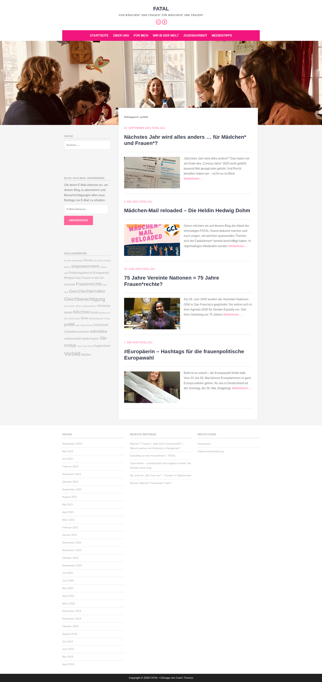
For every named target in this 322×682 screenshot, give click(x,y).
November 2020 (71, 550)
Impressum (204, 443)
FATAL (161, 9)
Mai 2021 (67, 504)
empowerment (85, 266)
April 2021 (68, 512)
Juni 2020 (68, 580)
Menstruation (74, 318)
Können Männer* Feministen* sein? (151, 483)
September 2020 (72, 565)
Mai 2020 (67, 588)
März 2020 (68, 603)
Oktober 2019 (70, 626)
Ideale (68, 312)
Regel (83, 325)
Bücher (67, 267)
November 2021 (71, 474)
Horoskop (103, 305)
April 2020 (68, 595)
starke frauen (90, 338)
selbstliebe (98, 331)
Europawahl (101, 272)
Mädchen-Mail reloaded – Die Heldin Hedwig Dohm (187, 210)
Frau (77, 277)
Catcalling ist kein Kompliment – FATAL (153, 455)
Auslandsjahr (77, 260)
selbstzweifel (72, 338)
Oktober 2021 (70, 481)
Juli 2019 (67, 641)
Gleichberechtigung (84, 299)
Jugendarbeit (195, 35)
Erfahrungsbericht (80, 272)
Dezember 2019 (71, 610)
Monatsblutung (95, 318)
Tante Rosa (87, 346)
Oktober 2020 (70, 557)
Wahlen (86, 354)
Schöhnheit (100, 325)
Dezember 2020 (71, 542)
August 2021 (69, 496)
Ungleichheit (101, 345)
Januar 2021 (69, 534)
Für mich (141, 35)
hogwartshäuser (89, 306)
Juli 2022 (67, 458)
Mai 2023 (67, 451)
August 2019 (69, 633)
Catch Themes (184, 677)
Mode (84, 318)
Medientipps (222, 35)
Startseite (99, 35)
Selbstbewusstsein (76, 331)
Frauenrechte (89, 284)
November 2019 (71, 618)
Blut (95, 260)
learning (102, 313)
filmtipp (69, 277)
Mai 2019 (67, 656)
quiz (78, 325)
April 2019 (68, 664)
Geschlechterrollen (87, 291)
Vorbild (72, 354)
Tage (79, 346)
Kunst (94, 312)
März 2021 (68, 519)
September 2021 (72, 489)
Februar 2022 (70, 466)
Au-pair (67, 260)
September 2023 (72, 443)
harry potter (69, 306)
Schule (89, 325)
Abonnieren (78, 220)
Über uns (121, 35)
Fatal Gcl (158, 127)
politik (69, 324)
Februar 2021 (70, 527)
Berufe (88, 260)
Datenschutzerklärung (211, 451)
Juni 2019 (68, 648)
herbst (78, 306)
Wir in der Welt (166, 35)
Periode (106, 318)
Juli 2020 (67, 572)
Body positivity (104, 260)
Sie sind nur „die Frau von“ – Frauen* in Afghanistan (160, 475)
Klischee (81, 312)
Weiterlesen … (193, 178)
